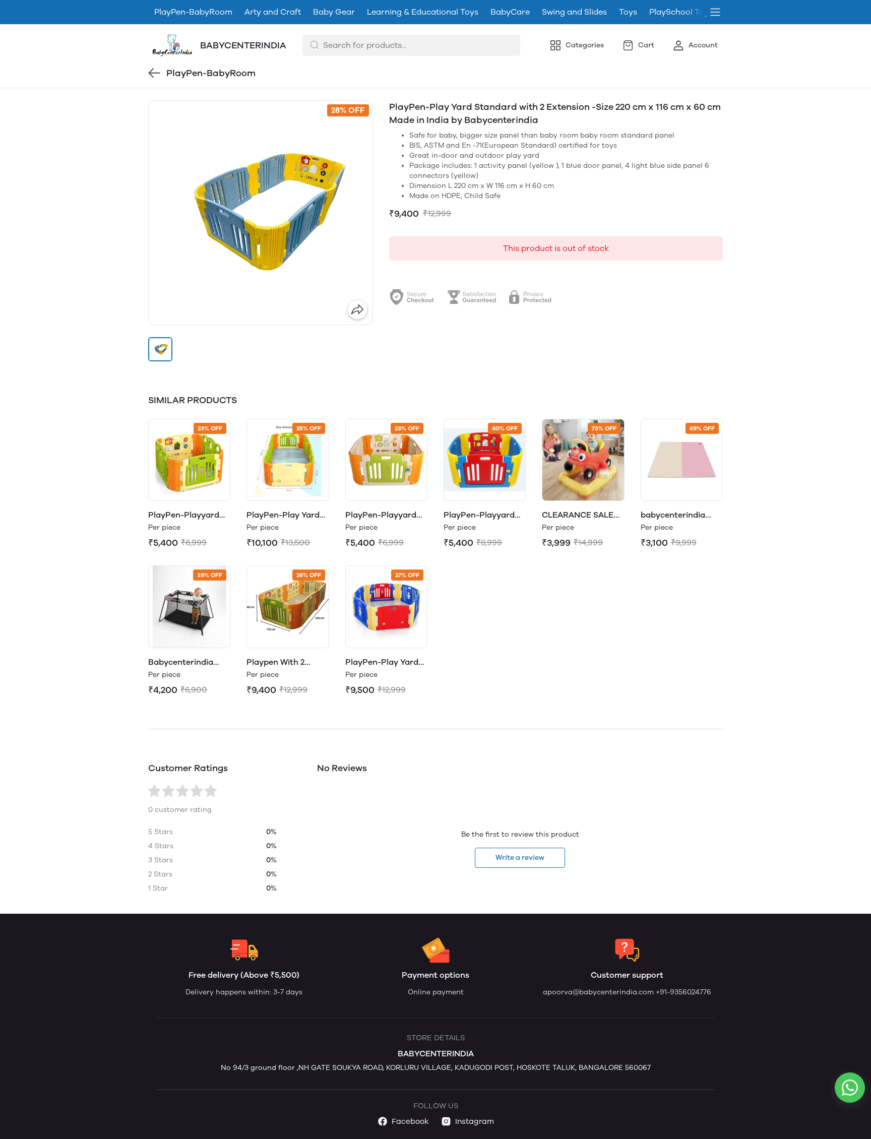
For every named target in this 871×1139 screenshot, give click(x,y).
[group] (260, 213)
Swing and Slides (574, 12)
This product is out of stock (556, 248)
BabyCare (510, 12)
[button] (160, 349)
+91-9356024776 (683, 992)
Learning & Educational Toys (422, 12)
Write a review (519, 857)
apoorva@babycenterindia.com (599, 992)
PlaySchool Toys (681, 12)
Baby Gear (334, 12)
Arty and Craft (272, 12)
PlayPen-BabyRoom (193, 12)
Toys (628, 12)
